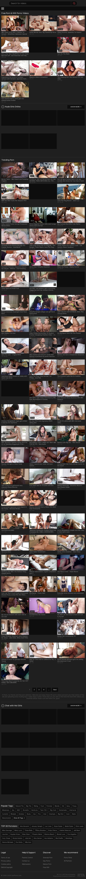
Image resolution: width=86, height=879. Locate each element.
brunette (26, 810)
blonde (57, 806)
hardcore (34, 810)
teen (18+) (44, 810)
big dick (61, 814)
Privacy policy (6, 861)
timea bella (28, 830)
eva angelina (72, 834)
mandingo (68, 838)
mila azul (28, 842)
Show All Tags (18, 818)
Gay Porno (46, 861)
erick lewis (79, 826)
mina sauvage (7, 830)
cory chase (6, 838)
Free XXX (46, 867)
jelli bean (77, 830)
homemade (63, 810)
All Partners (68, 861)
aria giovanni (24, 826)
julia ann (28, 838)
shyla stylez (58, 826)
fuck (42, 806)
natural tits (20, 806)
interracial (72, 810)
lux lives (48, 826)
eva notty (19, 842)
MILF (18, 810)
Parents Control (27, 857)
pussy (74, 806)
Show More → (75, 107)
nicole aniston (17, 838)
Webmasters (26, 864)
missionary (5, 810)
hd (63, 806)
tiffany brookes (40, 830)
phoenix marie (37, 834)
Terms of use (5, 857)
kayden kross (15, 834)
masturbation (6, 818)
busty (29, 814)
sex (13, 810)
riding (36, 806)
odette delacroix (65, 830)
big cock (53, 810)
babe (74, 814)
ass (34, 814)
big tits (28, 806)
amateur (21, 814)
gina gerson (38, 838)
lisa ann (5, 834)
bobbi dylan (69, 826)
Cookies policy (6, 864)
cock (68, 814)
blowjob (13, 814)
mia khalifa (59, 838)
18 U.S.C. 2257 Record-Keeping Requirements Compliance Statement (64, 875)
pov (39, 814)
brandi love (61, 834)
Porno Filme (68, 857)
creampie (52, 814)
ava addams (48, 838)
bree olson (26, 834)
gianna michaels (7, 842)
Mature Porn (47, 864)
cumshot (5, 814)
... (48, 690)
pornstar (49, 806)
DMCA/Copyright (6, 867)
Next (55, 690)
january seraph (36, 826)
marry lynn (18, 830)
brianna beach (49, 834)
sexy (68, 806)
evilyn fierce (52, 830)
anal (44, 814)
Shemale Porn (47, 857)
